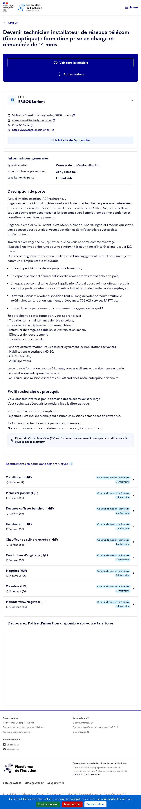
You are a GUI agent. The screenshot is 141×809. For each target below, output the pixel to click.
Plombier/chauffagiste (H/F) (25, 602)
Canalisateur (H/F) (19, 477)
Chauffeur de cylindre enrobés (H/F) (32, 539)
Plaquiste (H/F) (16, 570)
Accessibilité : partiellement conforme (23, 794)
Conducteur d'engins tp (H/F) (27, 555)
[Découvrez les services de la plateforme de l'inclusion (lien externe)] (20, 767)
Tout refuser (72, 804)
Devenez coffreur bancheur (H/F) (30, 508)
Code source (54, 794)
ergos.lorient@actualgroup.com (32, 120)
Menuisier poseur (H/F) (22, 493)
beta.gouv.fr (10, 783)
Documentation (81, 722)
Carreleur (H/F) (17, 586)
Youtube (11, 749)
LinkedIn (11, 744)
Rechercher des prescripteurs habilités (23, 727)
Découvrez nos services (85, 774)
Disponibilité (79, 732)
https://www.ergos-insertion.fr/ (31, 130)
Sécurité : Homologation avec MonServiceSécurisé (94, 794)
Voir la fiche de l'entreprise (70, 140)
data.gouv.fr (32, 783)
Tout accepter (48, 804)
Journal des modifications (16, 732)
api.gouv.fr (54, 783)
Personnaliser (95, 804)
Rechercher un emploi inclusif (18, 722)
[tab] (39, 464)
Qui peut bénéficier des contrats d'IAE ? (94, 727)
